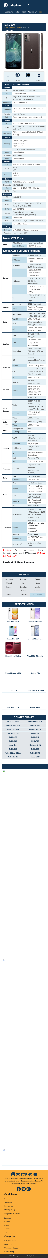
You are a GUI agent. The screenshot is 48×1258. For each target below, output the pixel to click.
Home (6, 28)
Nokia (19, 28)
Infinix (9, 595)
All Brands (37, 595)
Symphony (37, 591)
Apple (37, 587)
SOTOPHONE (26, 1174)
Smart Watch (9, 1202)
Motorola (23, 595)
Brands (7, 1199)
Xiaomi (31, 12)
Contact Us (8, 1206)
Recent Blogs (9, 1252)
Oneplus (23, 587)
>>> (42, 12)
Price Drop (8, 1244)
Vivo (36, 12)
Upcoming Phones (11, 1248)
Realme (17, 12)
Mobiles (12, 28)
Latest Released (10, 1241)
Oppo (37, 583)
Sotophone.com (19, 1256)
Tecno (9, 591)
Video (36, 534)
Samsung (9, 12)
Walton (23, 591)
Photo (30, 534)
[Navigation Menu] (28, 5)
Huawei (9, 587)
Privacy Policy (9, 1210)
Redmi (24, 12)
